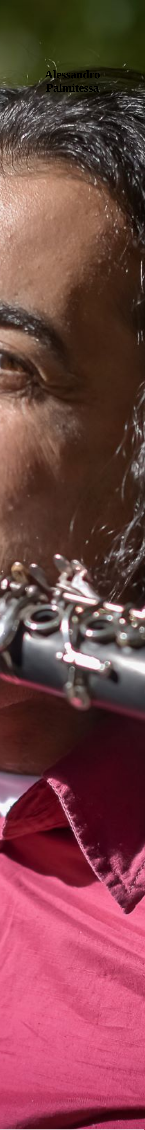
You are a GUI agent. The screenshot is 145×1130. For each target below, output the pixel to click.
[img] (72, 565)
